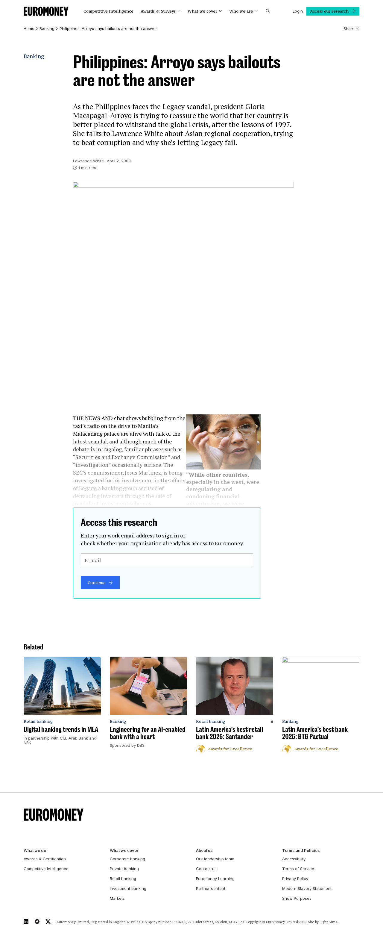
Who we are (241, 11)
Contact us (206, 868)
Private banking (124, 868)
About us (204, 850)
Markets (117, 898)
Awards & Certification (45, 858)
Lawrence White (88, 160)
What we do (35, 850)
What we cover (202, 11)
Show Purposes (296, 898)
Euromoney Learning (215, 878)
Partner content (210, 888)
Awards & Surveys (158, 11)
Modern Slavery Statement (307, 888)
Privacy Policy (295, 878)
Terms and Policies (301, 850)
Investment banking (128, 888)
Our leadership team (215, 858)
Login (298, 11)
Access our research (329, 11)
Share (349, 28)
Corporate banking (127, 858)
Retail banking (123, 878)
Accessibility (294, 858)
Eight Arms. (329, 922)
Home (29, 28)
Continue (97, 582)
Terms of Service (298, 868)
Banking (46, 28)
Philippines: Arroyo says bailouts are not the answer (108, 28)
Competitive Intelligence (108, 11)
